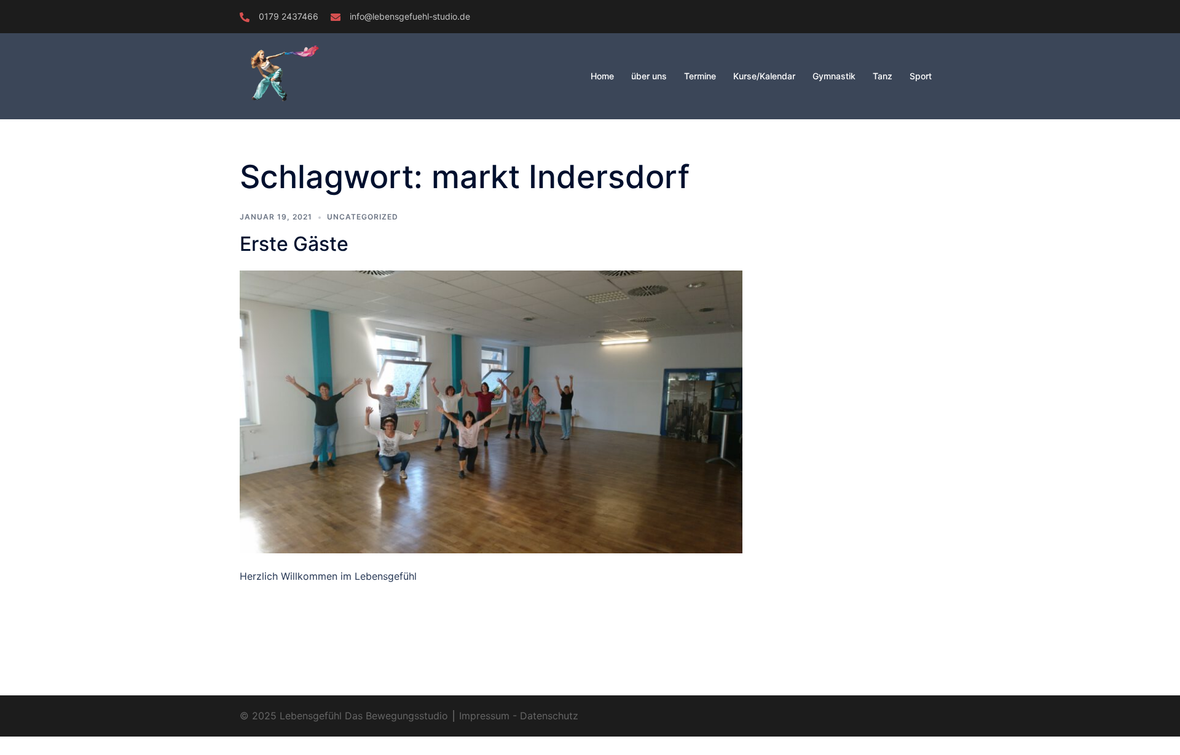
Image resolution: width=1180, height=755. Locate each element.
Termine (700, 76)
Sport (921, 76)
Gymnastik (834, 76)
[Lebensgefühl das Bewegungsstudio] (310, 75)
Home (602, 76)
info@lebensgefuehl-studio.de (410, 16)
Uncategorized (362, 216)
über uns (649, 76)
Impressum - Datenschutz (517, 716)
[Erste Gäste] (491, 411)
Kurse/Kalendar (764, 76)
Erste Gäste (294, 244)
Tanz (882, 76)
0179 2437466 (288, 16)
